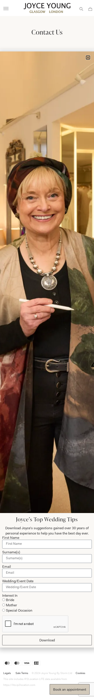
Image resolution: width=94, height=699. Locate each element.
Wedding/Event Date (17, 581)
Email (6, 567)
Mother (11, 605)
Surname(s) (11, 552)
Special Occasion (19, 610)
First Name (10, 538)
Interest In (9, 596)
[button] (88, 57)
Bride (10, 600)
